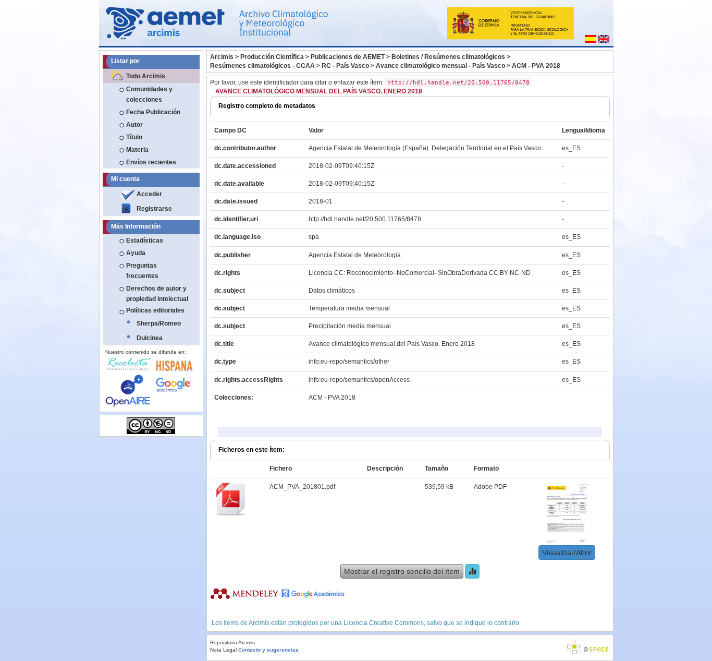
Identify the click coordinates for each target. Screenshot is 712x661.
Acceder (149, 194)
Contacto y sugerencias (268, 650)
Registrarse (154, 208)
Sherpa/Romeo (159, 323)
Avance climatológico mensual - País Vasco (440, 65)
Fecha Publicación (153, 112)
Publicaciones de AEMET (348, 57)
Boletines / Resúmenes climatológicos (448, 57)
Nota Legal (223, 650)
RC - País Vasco (345, 65)
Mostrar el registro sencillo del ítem (402, 571)
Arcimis (222, 57)
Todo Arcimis (145, 76)
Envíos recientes (151, 162)
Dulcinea (150, 338)
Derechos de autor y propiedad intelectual (157, 294)
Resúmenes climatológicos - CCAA (262, 65)
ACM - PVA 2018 (536, 65)
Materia (137, 149)
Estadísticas (144, 240)
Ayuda (135, 253)
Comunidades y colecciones (149, 94)
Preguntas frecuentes (142, 271)
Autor (134, 124)
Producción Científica (272, 57)
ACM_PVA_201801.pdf (302, 486)
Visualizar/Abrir (567, 552)
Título (134, 137)
